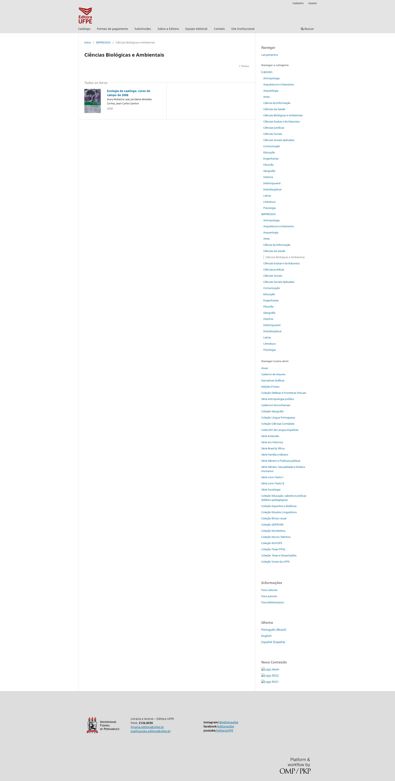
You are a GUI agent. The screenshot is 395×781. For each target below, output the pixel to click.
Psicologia (269, 208)
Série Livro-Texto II (272, 483)
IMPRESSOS (103, 42)
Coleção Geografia (272, 411)
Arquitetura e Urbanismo (278, 84)
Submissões (143, 29)
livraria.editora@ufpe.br (147, 727)
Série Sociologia (270, 489)
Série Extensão (270, 436)
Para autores (269, 596)
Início (87, 42)
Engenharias (271, 158)
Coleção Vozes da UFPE (275, 561)
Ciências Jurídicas (273, 127)
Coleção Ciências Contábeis (277, 423)
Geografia (269, 171)
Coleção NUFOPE (271, 543)
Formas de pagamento (112, 29)
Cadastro (298, 3)
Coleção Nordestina (273, 531)
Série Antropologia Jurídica (277, 399)
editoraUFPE (225, 730)
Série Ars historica (272, 442)
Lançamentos (269, 55)
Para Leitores (269, 590)
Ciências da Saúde (274, 109)
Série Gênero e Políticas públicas (280, 461)
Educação (269, 152)
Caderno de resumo (273, 374)
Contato (219, 29)
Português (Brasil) (273, 630)
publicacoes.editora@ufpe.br (151, 731)
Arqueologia (270, 90)
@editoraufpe (228, 722)
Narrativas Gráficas (272, 380)
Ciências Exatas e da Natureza (281, 121)
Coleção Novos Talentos (275, 537)
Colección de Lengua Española (279, 430)
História (268, 177)
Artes (266, 97)
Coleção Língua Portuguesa (278, 417)
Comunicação (271, 146)
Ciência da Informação (276, 103)
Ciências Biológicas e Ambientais (283, 115)
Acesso (312, 3)
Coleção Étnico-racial (273, 518)
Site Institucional (242, 29)
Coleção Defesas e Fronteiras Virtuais (283, 393)
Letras (267, 195)
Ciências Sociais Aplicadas (278, 140)
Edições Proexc (270, 386)
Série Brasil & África (273, 448)
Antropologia (271, 78)
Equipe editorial (196, 29)
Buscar (309, 29)
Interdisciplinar (272, 189)
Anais (264, 368)
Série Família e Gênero (274, 454)
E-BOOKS (266, 72)
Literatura (269, 202)
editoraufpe (226, 726)
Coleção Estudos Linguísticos (279, 512)
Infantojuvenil (271, 183)
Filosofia (268, 165)
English (266, 636)
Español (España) (273, 642)
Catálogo (84, 29)
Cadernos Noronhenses (275, 405)
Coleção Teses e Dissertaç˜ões (278, 555)
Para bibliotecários (272, 602)
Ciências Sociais (272, 134)
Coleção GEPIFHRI (272, 524)
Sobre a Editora (168, 29)
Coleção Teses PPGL (273, 549)
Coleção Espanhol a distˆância (278, 506)
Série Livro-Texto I (272, 477)
